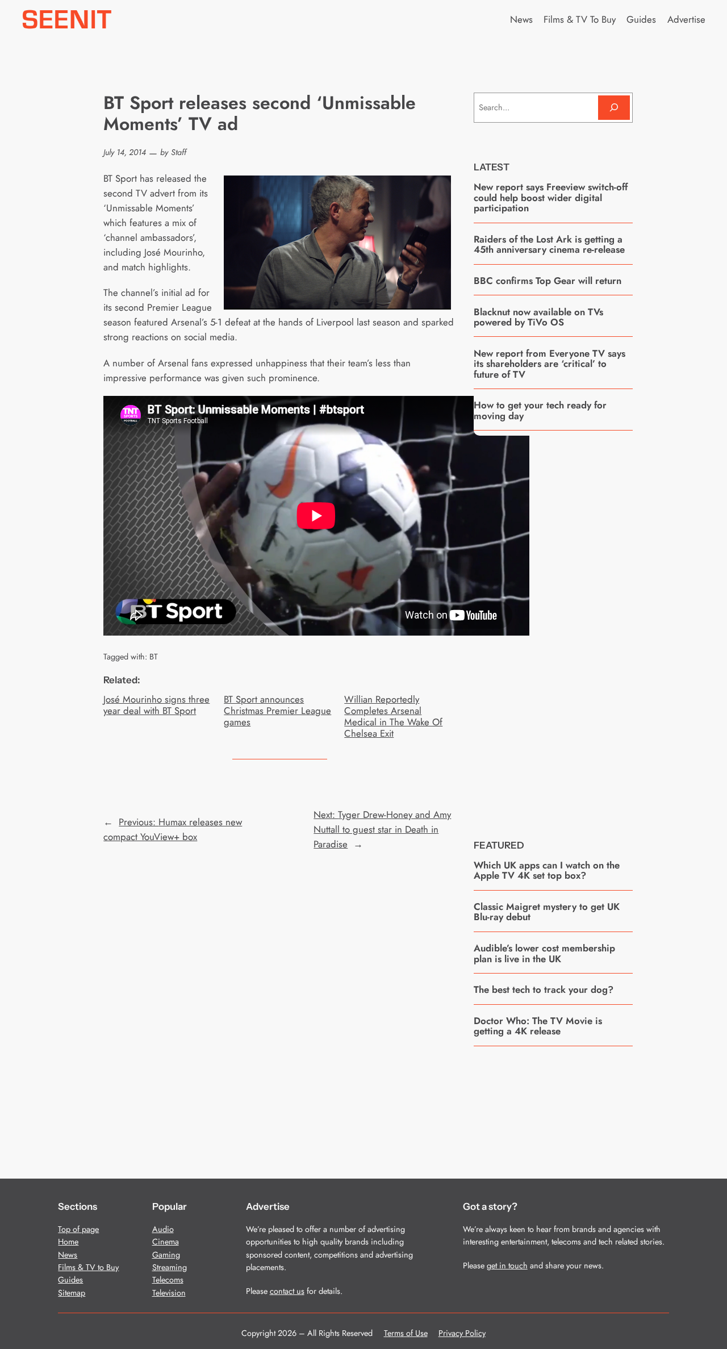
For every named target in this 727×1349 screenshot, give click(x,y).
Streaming (169, 1267)
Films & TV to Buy (88, 1267)
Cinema (165, 1241)
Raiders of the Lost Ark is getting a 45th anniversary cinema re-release (549, 244)
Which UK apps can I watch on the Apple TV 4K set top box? (547, 870)
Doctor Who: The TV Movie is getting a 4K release (538, 1026)
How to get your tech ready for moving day (540, 410)
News (67, 1254)
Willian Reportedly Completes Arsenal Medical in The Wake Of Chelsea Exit (393, 717)
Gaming (166, 1254)
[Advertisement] (559, 626)
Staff (178, 152)
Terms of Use (406, 1333)
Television (169, 1292)
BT (153, 656)
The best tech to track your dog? (543, 989)
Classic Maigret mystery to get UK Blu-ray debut (547, 911)
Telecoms (167, 1279)
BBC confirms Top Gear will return (547, 280)
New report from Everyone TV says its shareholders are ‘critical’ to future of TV (549, 363)
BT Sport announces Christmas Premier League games (277, 711)
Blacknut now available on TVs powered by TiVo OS (538, 317)
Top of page (78, 1229)
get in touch (507, 1265)
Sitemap (71, 1292)
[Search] (614, 107)
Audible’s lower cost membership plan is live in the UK (544, 953)
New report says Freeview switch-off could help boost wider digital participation (551, 197)
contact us (287, 1291)
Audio (163, 1229)
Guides (70, 1279)
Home (68, 1241)
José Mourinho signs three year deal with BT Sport (156, 705)
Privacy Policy (462, 1333)
